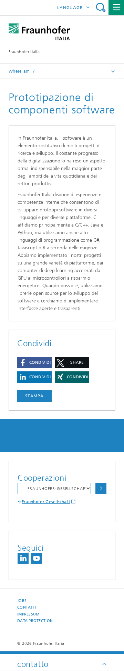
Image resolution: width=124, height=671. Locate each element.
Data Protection (35, 621)
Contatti (26, 607)
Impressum (28, 614)
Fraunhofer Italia (24, 51)
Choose (100, 488)
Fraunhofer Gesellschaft (46, 501)
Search (100, 7)
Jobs (22, 601)
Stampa (34, 395)
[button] (34, 362)
